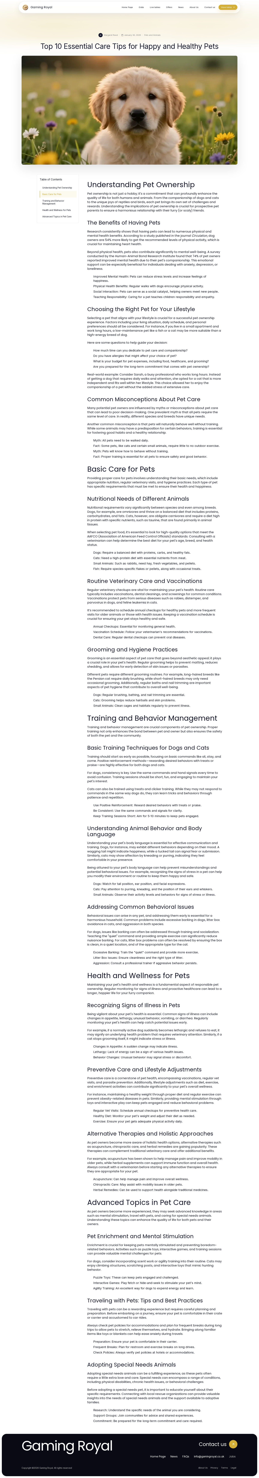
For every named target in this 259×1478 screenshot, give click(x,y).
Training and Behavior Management (53, 202)
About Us (203, 1467)
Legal (233, 1467)
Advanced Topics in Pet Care (56, 216)
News (174, 1456)
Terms (224, 1467)
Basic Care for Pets (51, 194)
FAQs (185, 1456)
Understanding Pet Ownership (57, 187)
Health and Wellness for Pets (56, 210)
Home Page (158, 1456)
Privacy (214, 1467)
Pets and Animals (152, 35)
